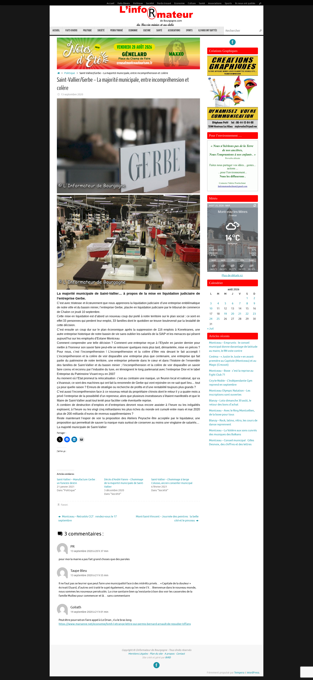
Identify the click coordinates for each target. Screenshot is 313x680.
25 (218, 319)
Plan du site (156, 653)
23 (254, 314)
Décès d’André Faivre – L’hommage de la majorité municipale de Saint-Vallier (123, 483)
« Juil (210, 328)
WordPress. (253, 672)
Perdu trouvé (164, 3)
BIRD (168, 657)
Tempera (239, 672)
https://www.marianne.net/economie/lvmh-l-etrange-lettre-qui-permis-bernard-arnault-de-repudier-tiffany (125, 624)
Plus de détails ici (232, 275)
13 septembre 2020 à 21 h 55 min (89, 575)
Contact (180, 653)
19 (225, 314)
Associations (215, 3)
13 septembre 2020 (72, 94)
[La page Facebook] (232, 42)
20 (232, 314)
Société (150, 3)
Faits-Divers (124, 3)
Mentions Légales (138, 653)
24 (210, 319)
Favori (64, 504)
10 (210, 308)
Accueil (110, 3)
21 (239, 314)
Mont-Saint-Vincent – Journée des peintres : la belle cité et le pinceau (167, 518)
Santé (202, 3)
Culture (192, 3)
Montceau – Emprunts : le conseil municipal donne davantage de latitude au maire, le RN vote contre (233, 347)
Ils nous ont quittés (245, 3)
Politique (138, 3)
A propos (169, 653)
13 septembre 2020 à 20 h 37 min (89, 551)
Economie (179, 3)
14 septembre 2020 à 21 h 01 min (89, 611)
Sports (228, 3)
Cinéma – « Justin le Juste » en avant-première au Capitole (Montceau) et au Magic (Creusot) (232, 361)
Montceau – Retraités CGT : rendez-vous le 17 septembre (87, 518)
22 (247, 314)
